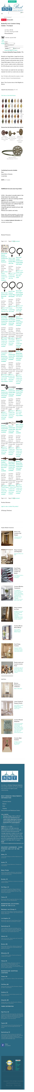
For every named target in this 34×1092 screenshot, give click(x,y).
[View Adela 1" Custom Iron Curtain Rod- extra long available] (5, 415)
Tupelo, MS (4, 1023)
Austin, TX (4, 862)
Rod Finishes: (13, 95)
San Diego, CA (5, 887)
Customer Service (6, 801)
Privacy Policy (17, 1085)
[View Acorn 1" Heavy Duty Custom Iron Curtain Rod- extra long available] (19, 379)
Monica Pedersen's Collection (17, 685)
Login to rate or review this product (9, 506)
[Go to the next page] (17, 241)
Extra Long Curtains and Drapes (17, 533)
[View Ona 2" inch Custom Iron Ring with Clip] (5, 309)
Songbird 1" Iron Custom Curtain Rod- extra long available (12, 321)
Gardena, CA (4, 992)
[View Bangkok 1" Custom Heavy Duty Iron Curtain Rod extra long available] (5, 490)
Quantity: (7, 48)
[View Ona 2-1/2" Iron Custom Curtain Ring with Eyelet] (19, 308)
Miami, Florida (5, 870)
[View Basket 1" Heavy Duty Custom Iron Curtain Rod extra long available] (19, 489)
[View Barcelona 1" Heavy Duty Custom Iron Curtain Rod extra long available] (12, 489)
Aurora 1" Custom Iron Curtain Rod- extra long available (4, 429)
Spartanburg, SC (5, 1032)
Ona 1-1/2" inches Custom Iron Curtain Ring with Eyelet (19, 261)
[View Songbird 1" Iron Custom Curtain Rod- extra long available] (12, 341)
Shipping (4, 808)
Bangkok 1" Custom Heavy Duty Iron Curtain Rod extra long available (4, 465)
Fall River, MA (5, 984)
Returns (4, 803)
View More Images (3, 42)
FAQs (3, 806)
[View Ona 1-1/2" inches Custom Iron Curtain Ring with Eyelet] (19, 274)
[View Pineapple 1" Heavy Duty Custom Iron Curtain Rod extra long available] (5, 342)
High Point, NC (5, 1012)
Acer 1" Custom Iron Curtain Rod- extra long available (12, 356)
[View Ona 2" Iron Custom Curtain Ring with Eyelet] (12, 309)
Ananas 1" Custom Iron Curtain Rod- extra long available (12, 392)
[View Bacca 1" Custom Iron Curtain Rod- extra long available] (12, 451)
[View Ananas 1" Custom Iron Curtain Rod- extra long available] (12, 414)
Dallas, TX (4, 854)
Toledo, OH (4, 976)
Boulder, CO (4, 879)
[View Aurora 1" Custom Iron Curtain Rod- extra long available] (5, 450)
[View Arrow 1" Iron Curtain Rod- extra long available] (19, 413)
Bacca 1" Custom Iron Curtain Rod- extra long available (12, 429)
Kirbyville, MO (5, 1000)
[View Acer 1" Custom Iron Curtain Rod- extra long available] (12, 377)
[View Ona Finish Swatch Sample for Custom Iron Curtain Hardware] (5, 276)
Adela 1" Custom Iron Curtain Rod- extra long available (4, 394)
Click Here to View (5, 95)
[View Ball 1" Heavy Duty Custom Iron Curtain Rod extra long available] (19, 452)
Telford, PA (4, 961)
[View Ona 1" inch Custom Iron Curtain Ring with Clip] (12, 275)
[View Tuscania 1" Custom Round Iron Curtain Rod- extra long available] (5, 378)
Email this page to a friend (11, 50)
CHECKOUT (12, 1)
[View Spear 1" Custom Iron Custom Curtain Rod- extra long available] (19, 342)
